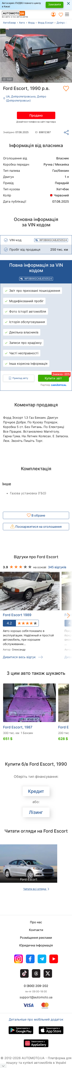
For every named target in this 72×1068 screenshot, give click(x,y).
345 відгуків (57, 567)
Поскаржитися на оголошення (38, 527)
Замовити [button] (54, 4)
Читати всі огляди (35, 888)
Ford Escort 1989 (17, 615)
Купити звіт (57, 377)
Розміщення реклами (36, 937)
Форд (31, 22)
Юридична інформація (36, 945)
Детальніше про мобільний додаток (36, 1019)
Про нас (36, 922)
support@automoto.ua (36, 997)
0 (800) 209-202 (36, 986)
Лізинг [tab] (36, 812)
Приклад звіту (20, 378)
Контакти (36, 930)
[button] (68, 14)
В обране (38, 515)
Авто (22, 22)
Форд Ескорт (46, 22)
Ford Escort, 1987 (17, 727)
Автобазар (9, 22)
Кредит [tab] (36, 791)
